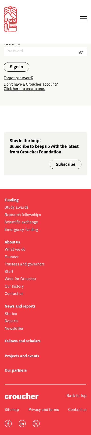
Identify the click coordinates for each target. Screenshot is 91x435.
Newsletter (14, 329)
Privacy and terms (43, 410)
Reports (11, 321)
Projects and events (22, 356)
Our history (14, 287)
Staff (9, 272)
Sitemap (12, 410)
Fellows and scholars (23, 341)
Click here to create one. (24, 89)
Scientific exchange (21, 222)
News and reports (20, 306)
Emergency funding (21, 230)
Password (12, 44)
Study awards (16, 208)
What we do (15, 250)
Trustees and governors (25, 264)
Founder (12, 257)
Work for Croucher (20, 279)
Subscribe (65, 165)
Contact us (14, 294)
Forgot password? (18, 78)
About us (12, 242)
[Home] (10, 31)
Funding (11, 200)
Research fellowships (23, 215)
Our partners (16, 371)
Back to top (76, 396)
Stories (11, 314)
